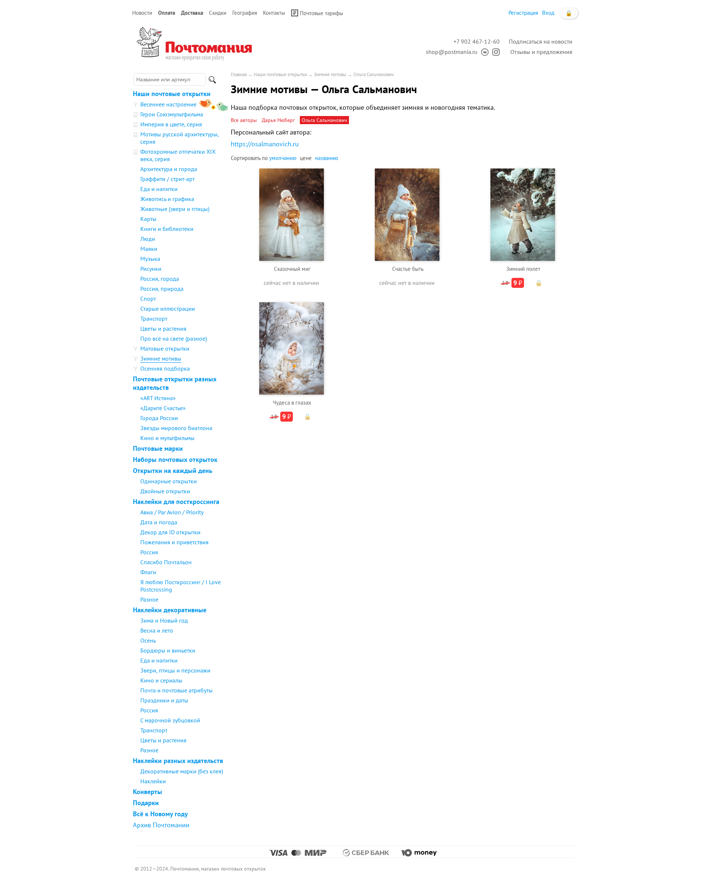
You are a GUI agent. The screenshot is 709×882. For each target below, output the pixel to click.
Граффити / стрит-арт (167, 179)
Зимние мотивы (160, 358)
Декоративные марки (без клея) (181, 771)
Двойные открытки (165, 491)
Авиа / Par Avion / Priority (171, 512)
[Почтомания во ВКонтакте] (483, 51)
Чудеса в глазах (292, 402)
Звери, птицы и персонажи (175, 670)
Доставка (192, 12)
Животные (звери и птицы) (174, 208)
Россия (149, 552)
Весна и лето (156, 630)
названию (326, 157)
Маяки (148, 248)
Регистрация (523, 12)
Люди (147, 238)
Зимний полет (523, 268)
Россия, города (159, 278)
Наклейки (153, 781)
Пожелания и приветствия (174, 542)
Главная (239, 74)
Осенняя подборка (165, 368)
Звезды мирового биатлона (176, 428)
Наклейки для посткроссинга (176, 501)
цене (306, 157)
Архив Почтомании (161, 825)
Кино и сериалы (161, 680)
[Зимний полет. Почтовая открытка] (522, 214)
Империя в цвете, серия (171, 124)
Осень (148, 640)
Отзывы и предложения (541, 51)
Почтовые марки (158, 448)
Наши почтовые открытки (171, 93)
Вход (548, 12)
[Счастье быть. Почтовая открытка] (407, 214)
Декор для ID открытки (170, 532)
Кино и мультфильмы (167, 438)
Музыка (150, 258)
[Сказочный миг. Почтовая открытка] (291, 214)
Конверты (147, 791)
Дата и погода (158, 522)
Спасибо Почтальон (166, 562)
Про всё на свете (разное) (173, 338)
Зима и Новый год (164, 620)
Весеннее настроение (168, 104)
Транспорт (153, 318)
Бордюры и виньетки (167, 650)
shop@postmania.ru (451, 51)
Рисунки (150, 268)
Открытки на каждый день (172, 470)
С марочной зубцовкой (170, 720)
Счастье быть (408, 268)
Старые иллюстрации (167, 308)
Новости (142, 12)
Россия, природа (162, 288)
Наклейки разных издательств (178, 760)
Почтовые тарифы (321, 13)
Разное (149, 599)
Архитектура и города (168, 169)
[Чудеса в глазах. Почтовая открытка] (291, 347)
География (244, 12)
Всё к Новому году (160, 814)
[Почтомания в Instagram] (494, 51)
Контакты (274, 12)
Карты (148, 218)
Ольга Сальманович (373, 74)
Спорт (148, 298)
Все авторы (244, 120)
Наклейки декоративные (169, 610)
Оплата (166, 12)
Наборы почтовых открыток (175, 459)
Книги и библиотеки (166, 228)
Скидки (217, 12)
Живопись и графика (167, 198)
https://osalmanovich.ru (265, 144)
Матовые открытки (164, 348)
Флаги (148, 572)
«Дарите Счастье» (163, 408)
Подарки (146, 802)
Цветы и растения (163, 328)
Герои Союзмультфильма (171, 114)
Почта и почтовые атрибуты (176, 690)
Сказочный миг (292, 268)
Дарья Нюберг (278, 120)
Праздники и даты (164, 700)
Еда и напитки (159, 189)
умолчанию (283, 157)
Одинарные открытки (168, 481)
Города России (159, 418)
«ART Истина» (158, 398)
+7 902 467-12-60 (476, 41)
